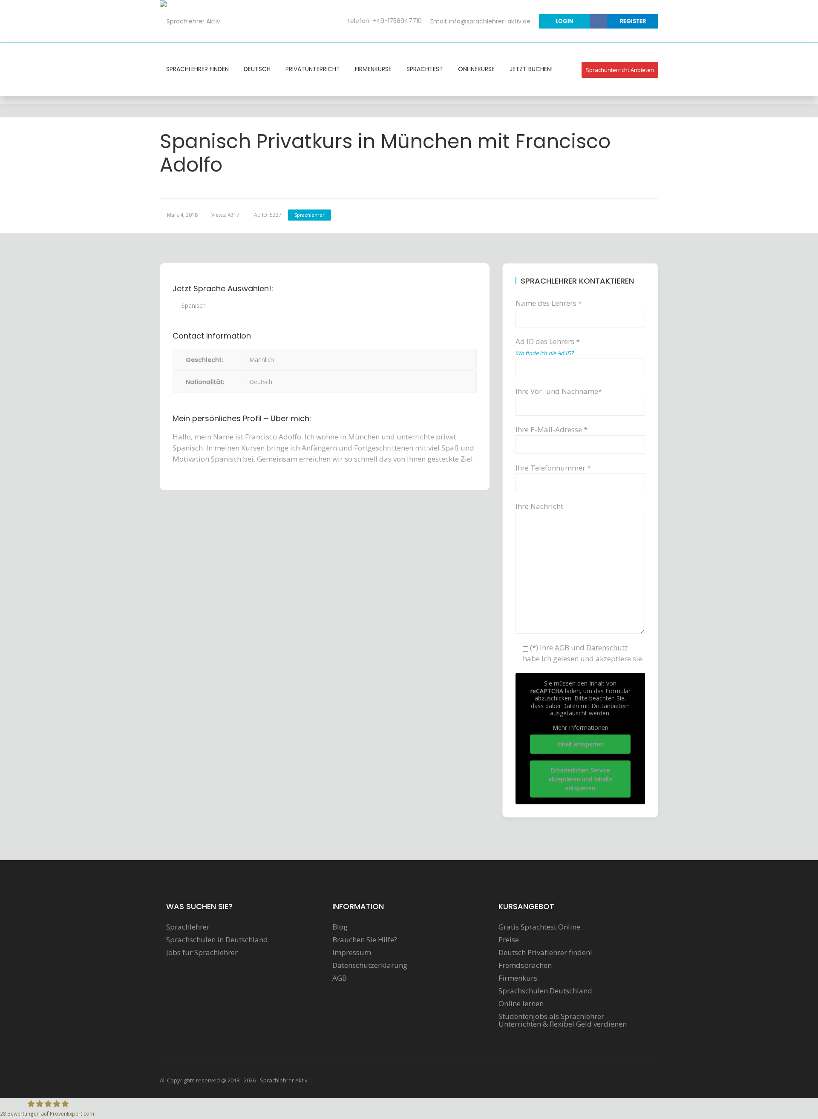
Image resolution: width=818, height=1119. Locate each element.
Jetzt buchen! (531, 69)
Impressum (351, 952)
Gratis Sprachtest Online (539, 927)
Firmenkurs (517, 978)
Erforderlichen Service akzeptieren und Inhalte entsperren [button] (580, 779)
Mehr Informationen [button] (580, 728)
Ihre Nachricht (539, 506)
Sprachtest (424, 69)
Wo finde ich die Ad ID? (544, 353)
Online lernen (521, 1003)
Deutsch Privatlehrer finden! (545, 952)
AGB (339, 978)
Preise (508, 940)
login (564, 21)
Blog (340, 927)
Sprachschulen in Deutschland (217, 940)
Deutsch (257, 69)
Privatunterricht (312, 69)
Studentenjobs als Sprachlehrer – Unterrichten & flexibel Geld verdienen (562, 1020)
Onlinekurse (476, 69)
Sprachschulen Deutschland (545, 991)
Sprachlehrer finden (197, 69)
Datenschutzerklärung (369, 965)
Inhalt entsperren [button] (580, 744)
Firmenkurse (373, 69)
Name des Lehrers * (549, 303)
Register (633, 21)
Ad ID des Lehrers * (548, 346)
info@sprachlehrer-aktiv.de (489, 21)
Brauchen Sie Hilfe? (364, 940)
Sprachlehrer (309, 215)
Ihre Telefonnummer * (553, 468)
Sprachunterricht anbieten (620, 70)
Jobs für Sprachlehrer (202, 952)
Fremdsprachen (525, 965)
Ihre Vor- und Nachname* (559, 391)
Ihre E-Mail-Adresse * (552, 429)
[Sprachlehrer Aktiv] (190, 21)
